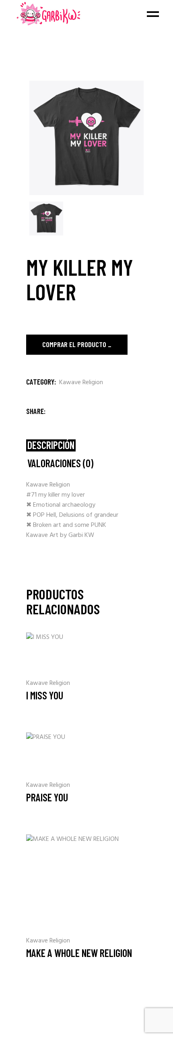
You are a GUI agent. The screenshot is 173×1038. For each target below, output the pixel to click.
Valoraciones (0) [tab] (60, 463)
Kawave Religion (81, 382)
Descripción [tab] (50, 445)
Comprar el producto (74, 344)
